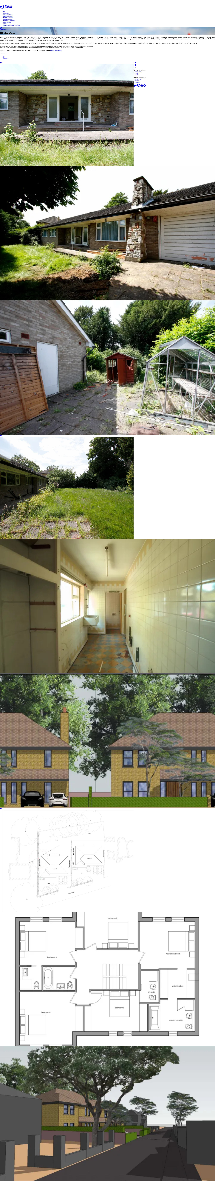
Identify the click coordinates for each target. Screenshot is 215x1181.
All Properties (7, 22)
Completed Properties (9, 20)
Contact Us (136, 74)
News (4, 23)
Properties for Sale (8, 14)
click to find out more (56, 50)
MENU (2, 8)
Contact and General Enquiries (11, 25)
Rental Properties (7, 16)
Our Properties (137, 71)
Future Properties (7, 19)
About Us (6, 13)
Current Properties (8, 17)
